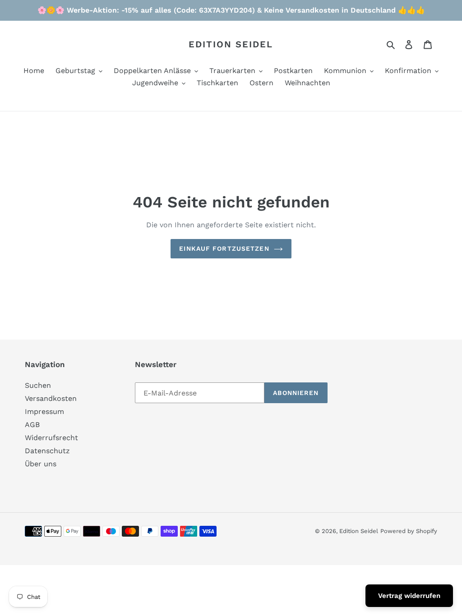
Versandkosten (51, 398)
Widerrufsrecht (51, 437)
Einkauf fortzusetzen (224, 248)
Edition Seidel (231, 44)
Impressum (44, 411)
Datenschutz (47, 450)
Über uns (40, 464)
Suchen (38, 385)
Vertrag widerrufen (409, 596)
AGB (32, 424)
